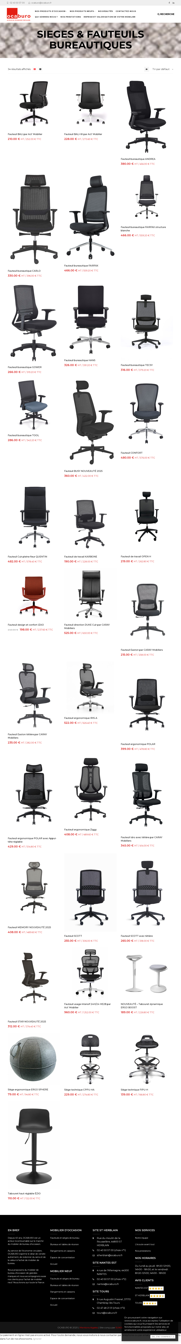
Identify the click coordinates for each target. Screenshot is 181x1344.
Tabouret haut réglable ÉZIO (24, 1193)
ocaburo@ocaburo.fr (41, 3)
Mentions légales (89, 1327)
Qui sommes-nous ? (46, 17)
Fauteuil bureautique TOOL (23, 435)
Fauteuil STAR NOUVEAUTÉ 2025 (27, 1021)
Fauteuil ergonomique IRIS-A (80, 718)
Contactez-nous (126, 11)
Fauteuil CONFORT (132, 453)
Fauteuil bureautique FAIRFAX (81, 265)
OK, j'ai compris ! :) (163, 1337)
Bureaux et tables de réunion (64, 1244)
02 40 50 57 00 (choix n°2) (111, 1279)
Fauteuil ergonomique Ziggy (80, 829)
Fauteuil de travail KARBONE (80, 556)
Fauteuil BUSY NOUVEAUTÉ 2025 (83, 471)
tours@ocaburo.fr (107, 1313)
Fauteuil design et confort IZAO (26, 624)
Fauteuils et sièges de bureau (64, 1238)
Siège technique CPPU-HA (79, 1089)
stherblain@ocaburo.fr (110, 1255)
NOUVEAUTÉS (105, 11)
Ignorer (37, 1339)
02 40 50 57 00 (17, 3)
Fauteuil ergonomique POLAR (138, 744)
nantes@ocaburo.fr (108, 1284)
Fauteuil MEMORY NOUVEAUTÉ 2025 (29, 927)
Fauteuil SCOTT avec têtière (137, 936)
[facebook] (169, 3)
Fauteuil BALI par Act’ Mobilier (25, 134)
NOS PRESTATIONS (71, 17)
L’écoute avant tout (145, 1244)
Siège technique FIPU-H (134, 1089)
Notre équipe (141, 1238)
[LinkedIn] (173, 3)
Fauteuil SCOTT (73, 936)
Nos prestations (143, 1251)
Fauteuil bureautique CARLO (24, 271)
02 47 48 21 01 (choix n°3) (111, 1308)
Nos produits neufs (82, 11)
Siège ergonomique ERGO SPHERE (28, 1089)
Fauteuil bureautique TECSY (137, 365)
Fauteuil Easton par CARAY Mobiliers (142, 650)
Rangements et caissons (62, 1251)
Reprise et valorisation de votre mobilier (109, 17)
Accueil (53, 1264)
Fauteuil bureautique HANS (79, 360)
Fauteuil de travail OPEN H (136, 556)
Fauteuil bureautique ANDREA (138, 159)
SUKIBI (119, 1327)
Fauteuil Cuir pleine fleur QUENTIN (27, 556)
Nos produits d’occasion (50, 11)
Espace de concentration (62, 1257)
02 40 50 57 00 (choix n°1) (111, 1250)
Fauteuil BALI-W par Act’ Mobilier (83, 134)
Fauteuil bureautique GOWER (25, 367)
